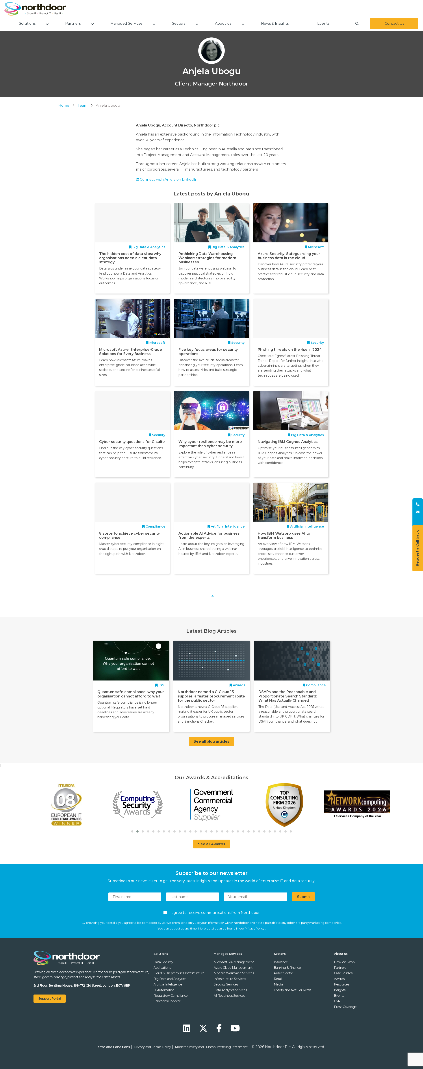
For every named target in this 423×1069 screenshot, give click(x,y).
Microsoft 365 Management (234, 962)
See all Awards (211, 844)
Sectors (280, 954)
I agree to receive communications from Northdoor (214, 913)
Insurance (281, 962)
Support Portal (49, 998)
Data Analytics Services (230, 990)
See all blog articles (211, 741)
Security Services (226, 984)
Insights (339, 990)
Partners (340, 968)
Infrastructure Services (230, 979)
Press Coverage (345, 1007)
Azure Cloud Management (233, 968)
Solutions (161, 954)
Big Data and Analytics (170, 979)
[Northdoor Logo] (35, 9)
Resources (341, 984)
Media (278, 984)
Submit (303, 897)
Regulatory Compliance (171, 996)
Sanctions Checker (167, 1001)
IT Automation (164, 990)
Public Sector (283, 973)
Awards (339, 979)
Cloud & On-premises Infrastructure (179, 973)
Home (63, 105)
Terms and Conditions (113, 1047)
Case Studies (343, 973)
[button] (132, 831)
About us (341, 954)
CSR (337, 1001)
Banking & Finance (287, 968)
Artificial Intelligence (168, 984)
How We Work (344, 962)
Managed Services (228, 954)
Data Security (163, 962)
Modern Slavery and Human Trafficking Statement (211, 1047)
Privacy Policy (254, 928)
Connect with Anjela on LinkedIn (168, 179)
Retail (278, 979)
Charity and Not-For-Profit (292, 990)
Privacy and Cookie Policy (152, 1047)
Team (82, 105)
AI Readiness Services (229, 996)
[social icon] (188, 1028)
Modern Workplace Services (234, 973)
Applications (162, 968)
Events (339, 996)
